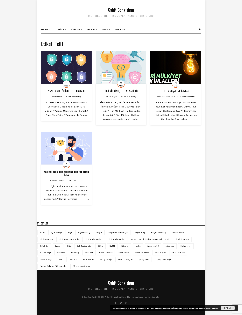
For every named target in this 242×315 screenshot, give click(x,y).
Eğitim (100, 246)
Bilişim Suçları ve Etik (69, 239)
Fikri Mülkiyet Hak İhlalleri (176, 91)
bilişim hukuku (178, 232)
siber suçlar (160, 253)
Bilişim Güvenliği (158, 232)
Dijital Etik (44, 246)
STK (61, 259)
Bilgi (70, 232)
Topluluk (91, 29)
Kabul (228, 308)
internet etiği (153, 246)
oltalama (61, 253)
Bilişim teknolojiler (93, 239)
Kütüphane (76, 29)
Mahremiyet (185, 246)
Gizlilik (112, 246)
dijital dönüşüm (182, 239)
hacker (138, 246)
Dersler (44, 29)
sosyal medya (46, 259)
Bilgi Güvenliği (84, 232)
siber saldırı (123, 253)
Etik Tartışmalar (84, 246)
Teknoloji (73, 259)
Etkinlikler (59, 29)
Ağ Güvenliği (56, 232)
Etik (69, 246)
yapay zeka (144, 259)
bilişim (99, 232)
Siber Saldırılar (142, 253)
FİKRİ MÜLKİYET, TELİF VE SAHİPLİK (121, 91)
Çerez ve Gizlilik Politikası (208, 308)
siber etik (89, 253)
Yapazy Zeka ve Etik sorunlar (53, 266)
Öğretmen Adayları (81, 266)
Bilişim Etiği (139, 232)
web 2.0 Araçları (125, 259)
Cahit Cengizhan (121, 10)
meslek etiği (45, 253)
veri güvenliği (106, 259)
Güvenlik (125, 246)
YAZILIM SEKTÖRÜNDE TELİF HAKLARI (66, 91)
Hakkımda (106, 29)
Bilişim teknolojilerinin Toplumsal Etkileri (150, 239)
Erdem (58, 246)
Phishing (75, 253)
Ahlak (42, 232)
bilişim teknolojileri (116, 239)
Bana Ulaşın (120, 29)
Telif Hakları (88, 259)
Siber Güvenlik (105, 253)
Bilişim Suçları (46, 239)
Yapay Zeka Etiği (163, 259)
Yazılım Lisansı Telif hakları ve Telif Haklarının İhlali (66, 173)
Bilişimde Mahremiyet (118, 232)
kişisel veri (169, 246)
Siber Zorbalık (178, 253)
